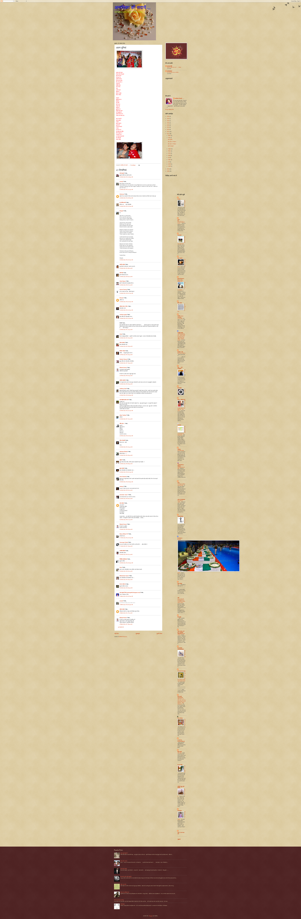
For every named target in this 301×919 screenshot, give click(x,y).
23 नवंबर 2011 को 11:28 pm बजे (126, 177)
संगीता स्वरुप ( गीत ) (124, 306)
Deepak (121, 210)
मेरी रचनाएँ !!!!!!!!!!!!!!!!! (180, 697)
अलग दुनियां (170, 139)
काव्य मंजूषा (180, 583)
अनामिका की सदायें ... (132, 7)
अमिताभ (179, 449)
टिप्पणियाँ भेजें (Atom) (123, 636)
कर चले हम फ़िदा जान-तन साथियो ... (173, 72)
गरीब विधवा (122, 904)
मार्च (169, 161)
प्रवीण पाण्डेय (122, 264)
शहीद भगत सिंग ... (123, 884)
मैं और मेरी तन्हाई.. (123, 868)
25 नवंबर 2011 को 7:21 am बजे (126, 419)
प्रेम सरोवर (122, 503)
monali (121, 181)
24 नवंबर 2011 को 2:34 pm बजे (126, 346)
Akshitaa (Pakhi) (123, 451)
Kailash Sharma (123, 359)
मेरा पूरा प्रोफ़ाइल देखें (169, 109)
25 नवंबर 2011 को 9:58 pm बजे (126, 463)
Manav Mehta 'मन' (124, 534)
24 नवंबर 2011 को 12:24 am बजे (126, 206)
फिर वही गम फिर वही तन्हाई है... (126, 876)
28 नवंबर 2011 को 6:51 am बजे (126, 554)
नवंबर (169, 137)
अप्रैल (169, 159)
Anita (121, 334)
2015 (168, 125)
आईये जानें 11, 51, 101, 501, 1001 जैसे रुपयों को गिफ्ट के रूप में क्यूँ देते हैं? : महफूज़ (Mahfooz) (182, 701)
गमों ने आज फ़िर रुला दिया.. (119, 900)
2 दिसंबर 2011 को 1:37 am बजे (126, 613)
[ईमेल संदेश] (139, 165)
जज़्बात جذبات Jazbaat (180, 316)
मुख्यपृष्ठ (138, 633)
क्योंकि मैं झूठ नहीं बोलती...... (181, 787)
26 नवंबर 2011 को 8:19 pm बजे (126, 529)
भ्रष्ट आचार (180, 753)
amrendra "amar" (124, 494)
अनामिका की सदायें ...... (179, 98)
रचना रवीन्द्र (180, 718)
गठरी (178, 482)
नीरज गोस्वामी (122, 440)
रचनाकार (179, 425)
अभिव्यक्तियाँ (169, 71)
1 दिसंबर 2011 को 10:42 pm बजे (126, 604)
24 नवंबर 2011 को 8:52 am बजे (126, 276)
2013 (168, 129)
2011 (168, 133)
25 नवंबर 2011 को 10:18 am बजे (126, 435)
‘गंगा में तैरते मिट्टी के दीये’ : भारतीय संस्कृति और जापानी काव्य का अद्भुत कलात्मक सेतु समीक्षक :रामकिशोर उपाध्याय (181, 337)
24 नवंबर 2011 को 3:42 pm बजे (126, 354)
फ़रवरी (169, 164)
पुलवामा (179, 572)
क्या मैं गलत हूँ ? (171, 146)
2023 (168, 120)
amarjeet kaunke (181, 671)
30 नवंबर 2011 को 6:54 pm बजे (126, 588)
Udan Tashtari (123, 415)
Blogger (150, 915)
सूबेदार (121, 459)
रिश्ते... (179, 584)
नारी (178, 597)
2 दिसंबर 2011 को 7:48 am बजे (126, 624)
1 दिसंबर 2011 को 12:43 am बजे (126, 596)
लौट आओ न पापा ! (123, 861)
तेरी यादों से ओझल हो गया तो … (181, 223)
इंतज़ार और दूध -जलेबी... (180, 501)
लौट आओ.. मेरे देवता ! (172, 141)
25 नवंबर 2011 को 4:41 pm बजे (126, 447)
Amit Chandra (123, 476)
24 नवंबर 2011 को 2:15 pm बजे (126, 338)
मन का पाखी (180, 764)
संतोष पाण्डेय (122, 609)
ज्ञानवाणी (179, 235)
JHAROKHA (180, 516)
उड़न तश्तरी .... (181, 258)
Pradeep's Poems (180, 538)
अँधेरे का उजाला (184, 203)
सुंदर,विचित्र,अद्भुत (181, 450)
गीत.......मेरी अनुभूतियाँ (180, 368)
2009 (168, 171)
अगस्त (169, 153)
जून (169, 157)
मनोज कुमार (122, 173)
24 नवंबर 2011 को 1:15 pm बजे (126, 329)
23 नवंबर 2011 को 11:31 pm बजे (126, 189)
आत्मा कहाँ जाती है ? (124, 853)
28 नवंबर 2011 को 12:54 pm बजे (126, 562)
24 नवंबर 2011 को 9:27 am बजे (126, 285)
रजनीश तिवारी (122, 550)
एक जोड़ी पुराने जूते (185, 653)
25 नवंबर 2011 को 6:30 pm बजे (126, 455)
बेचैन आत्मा (180, 302)
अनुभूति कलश (180, 332)
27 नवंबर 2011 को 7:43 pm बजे (126, 546)
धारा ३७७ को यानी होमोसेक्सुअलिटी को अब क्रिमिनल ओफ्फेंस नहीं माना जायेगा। (181, 600)
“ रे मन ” (179, 635)
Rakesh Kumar (123, 367)
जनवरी (169, 166)
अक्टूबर (169, 148)
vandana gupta (123, 314)
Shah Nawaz (123, 281)
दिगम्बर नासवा (122, 350)
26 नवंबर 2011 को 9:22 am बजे (126, 490)
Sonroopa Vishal (124, 542)
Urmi (121, 567)
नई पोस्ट (116, 633)
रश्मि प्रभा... (122, 423)
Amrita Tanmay (123, 289)
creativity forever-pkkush (181, 740)
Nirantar (121, 297)
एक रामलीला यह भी (184, 722)
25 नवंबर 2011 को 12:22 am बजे (126, 410)
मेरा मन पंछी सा (122, 584)
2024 (168, 118)
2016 (168, 122)
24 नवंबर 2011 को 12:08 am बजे (126, 198)
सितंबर (169, 151)
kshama (121, 486)
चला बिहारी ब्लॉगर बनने (124, 399)
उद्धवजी (179, 839)
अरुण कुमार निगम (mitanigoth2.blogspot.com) (130, 592)
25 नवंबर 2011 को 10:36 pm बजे (126, 481)
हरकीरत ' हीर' (180, 352)
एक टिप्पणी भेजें (121, 627)
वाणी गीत (121, 272)
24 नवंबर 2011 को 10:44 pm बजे (126, 395)
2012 (168, 131)
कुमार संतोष (122, 468)
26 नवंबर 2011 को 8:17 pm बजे (126, 519)
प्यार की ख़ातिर (180, 318)
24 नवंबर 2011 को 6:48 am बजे (126, 268)
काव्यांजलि (179, 388)
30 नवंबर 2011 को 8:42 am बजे (126, 571)
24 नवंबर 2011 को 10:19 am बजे (126, 301)
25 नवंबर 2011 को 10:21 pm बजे (126, 472)
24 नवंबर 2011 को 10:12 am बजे (126, 293)
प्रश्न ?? (184, 390)
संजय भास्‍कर (122, 342)
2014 (168, 127)
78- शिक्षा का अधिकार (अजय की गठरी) (181, 484)
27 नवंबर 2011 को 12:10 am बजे (126, 537)
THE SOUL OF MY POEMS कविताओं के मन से (181, 632)
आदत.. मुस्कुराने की (181, 399)
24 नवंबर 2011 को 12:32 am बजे (126, 259)
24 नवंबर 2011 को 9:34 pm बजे (126, 384)
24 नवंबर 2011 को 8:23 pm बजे (126, 375)
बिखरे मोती (180, 751)
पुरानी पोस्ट (159, 633)
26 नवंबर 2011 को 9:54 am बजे (126, 498)
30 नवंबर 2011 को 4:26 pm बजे (126, 579)
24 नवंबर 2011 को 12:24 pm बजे (126, 318)
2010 (168, 169)
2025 (168, 116)
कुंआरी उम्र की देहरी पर (181, 353)
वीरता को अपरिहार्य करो (124, 892)
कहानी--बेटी (184, 520)
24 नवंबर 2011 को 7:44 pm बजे (126, 363)
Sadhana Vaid (123, 388)
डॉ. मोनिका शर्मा (123, 202)
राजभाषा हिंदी (169, 66)
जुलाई (169, 155)
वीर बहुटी (179, 617)
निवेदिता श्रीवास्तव (123, 559)
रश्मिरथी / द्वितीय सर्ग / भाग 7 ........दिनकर (174, 67)
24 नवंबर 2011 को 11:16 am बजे (126, 310)
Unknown (122, 194)
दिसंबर (169, 135)
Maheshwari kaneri (124, 575)
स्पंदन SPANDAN (181, 499)
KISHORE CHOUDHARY (181, 648)
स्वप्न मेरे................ (181, 220)
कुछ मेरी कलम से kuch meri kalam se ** (181, 280)
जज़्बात (179, 199)
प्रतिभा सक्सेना (122, 380)
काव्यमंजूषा (180, 810)
